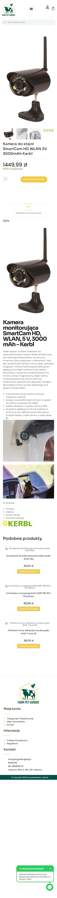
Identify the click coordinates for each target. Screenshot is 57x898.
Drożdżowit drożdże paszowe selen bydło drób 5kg (28, 557)
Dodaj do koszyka (33, 179)
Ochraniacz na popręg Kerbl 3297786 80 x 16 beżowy (28, 594)
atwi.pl (45, 777)
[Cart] (53, 8)
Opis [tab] (28, 207)
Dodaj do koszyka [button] (28, 571)
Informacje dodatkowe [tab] (28, 213)
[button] (31, 9)
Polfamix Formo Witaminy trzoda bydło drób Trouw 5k (28, 632)
